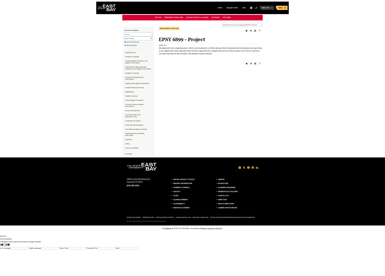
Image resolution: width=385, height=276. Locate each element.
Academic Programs (227, 187)
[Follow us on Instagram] (240, 167)
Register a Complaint (200, 217)
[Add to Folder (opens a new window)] (246, 31)
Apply (220, 8)
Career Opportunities (227, 207)
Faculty (176, 191)
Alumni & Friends (180, 199)
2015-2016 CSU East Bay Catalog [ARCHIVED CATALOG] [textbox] (240, 25)
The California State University (136, 129)
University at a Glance (133, 121)
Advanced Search (130, 45)
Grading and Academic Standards (137, 83)
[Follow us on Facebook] (253, 167)
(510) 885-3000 (133, 185)
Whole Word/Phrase (133, 42)
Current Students (181, 187)
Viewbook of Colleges (228, 191)
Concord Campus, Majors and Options (134, 105)
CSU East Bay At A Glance (197, 17)
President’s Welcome (174, 17)
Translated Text (92, 248)
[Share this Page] (251, 31)
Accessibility (179, 203)
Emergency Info (148, 217)
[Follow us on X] (244, 167)
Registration (129, 92)
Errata (127, 144)
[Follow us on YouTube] (248, 167)
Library (221, 179)
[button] (251, 8)
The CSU (158, 17)
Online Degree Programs (134, 100)
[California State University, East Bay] (142, 167)
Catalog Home (130, 52)
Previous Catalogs (131, 148)
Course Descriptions (132, 110)
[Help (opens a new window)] (259, 31)
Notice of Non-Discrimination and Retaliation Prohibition (232, 217)
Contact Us (223, 195)
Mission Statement (181, 207)
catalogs (168, 228)
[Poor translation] (7, 244)
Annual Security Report (165, 217)
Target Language (35, 248)
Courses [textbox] (127, 34)
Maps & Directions (226, 203)
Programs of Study (132, 73)
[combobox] (242, 25)
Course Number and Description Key (132, 116)
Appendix (128, 139)
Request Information (182, 183)
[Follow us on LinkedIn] (257, 167)
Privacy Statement (134, 217)
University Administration (134, 125)
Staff (175, 195)
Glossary (215, 17)
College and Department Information (134, 78)
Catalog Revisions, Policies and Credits (134, 134)
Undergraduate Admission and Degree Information (136, 62)
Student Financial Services (134, 88)
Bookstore (223, 183)
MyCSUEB (226, 17)
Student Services (131, 96)
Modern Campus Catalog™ (211, 228)
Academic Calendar (132, 57)
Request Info (232, 8)
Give (243, 8)
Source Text (64, 248)
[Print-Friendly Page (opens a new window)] (255, 31)
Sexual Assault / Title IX (184, 179)
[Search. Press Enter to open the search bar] (256, 7)
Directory (222, 199)
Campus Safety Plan (183, 217)
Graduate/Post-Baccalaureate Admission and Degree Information (138, 68)
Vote (117, 248)
